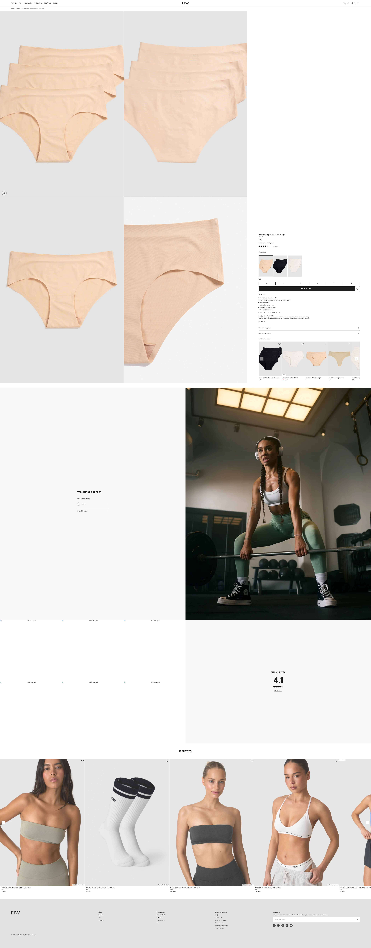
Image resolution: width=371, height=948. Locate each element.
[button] (62, 104)
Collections (38, 3)
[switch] (161, 944)
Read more (262, 321)
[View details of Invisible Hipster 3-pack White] (295, 266)
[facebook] (274, 925)
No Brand (261, 236)
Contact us (218, 917)
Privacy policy (219, 923)
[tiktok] (287, 925)
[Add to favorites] (357, 288)
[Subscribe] (357, 920)
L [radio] (317, 283)
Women (14, 3)
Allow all (244, 931)
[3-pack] (4, 193)
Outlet (56, 3)
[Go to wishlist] (355, 3)
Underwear (24, 8)
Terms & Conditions (221, 926)
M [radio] (300, 283)
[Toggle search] (352, 3)
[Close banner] (262, 929)
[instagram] (278, 925)
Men (20, 3)
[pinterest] (283, 925)
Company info (161, 920)
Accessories (28, 3)
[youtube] (291, 925)
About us (160, 917)
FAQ (216, 915)
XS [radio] (267, 283)
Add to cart (307, 289)
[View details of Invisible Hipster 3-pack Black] (280, 266)
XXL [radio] (351, 283)
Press (158, 923)
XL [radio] (334, 283)
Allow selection (244, 937)
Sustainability (161, 915)
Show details (206, 944)
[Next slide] (356, 359)
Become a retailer (221, 920)
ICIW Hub (47, 3)
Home (12, 8)
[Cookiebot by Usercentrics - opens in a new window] (118, 944)
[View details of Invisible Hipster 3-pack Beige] (266, 266)
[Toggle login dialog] (348, 3)
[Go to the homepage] (185, 3)
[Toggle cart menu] (358, 3)
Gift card (101, 920)
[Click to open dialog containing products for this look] (31, 650)
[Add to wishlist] (279, 343)
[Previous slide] (261, 359)
